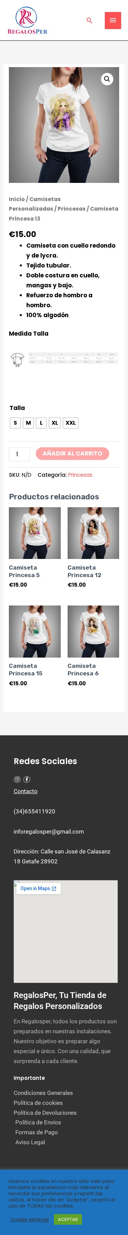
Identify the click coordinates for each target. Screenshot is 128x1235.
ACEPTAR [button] (68, 1219)
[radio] (15, 423)
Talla (17, 408)
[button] (89, 20)
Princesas (72, 208)
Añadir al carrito (72, 453)
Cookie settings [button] (29, 1220)
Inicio (17, 199)
